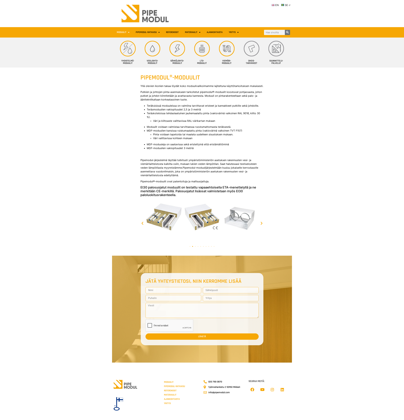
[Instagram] (272, 389)
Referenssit (172, 32)
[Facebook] (252, 389)
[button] (142, 223)
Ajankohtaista (215, 32)
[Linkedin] (282, 389)
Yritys (232, 32)
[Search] (287, 32)
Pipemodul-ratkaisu (146, 32)
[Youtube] (262, 389)
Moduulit (121, 32)
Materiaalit (191, 32)
